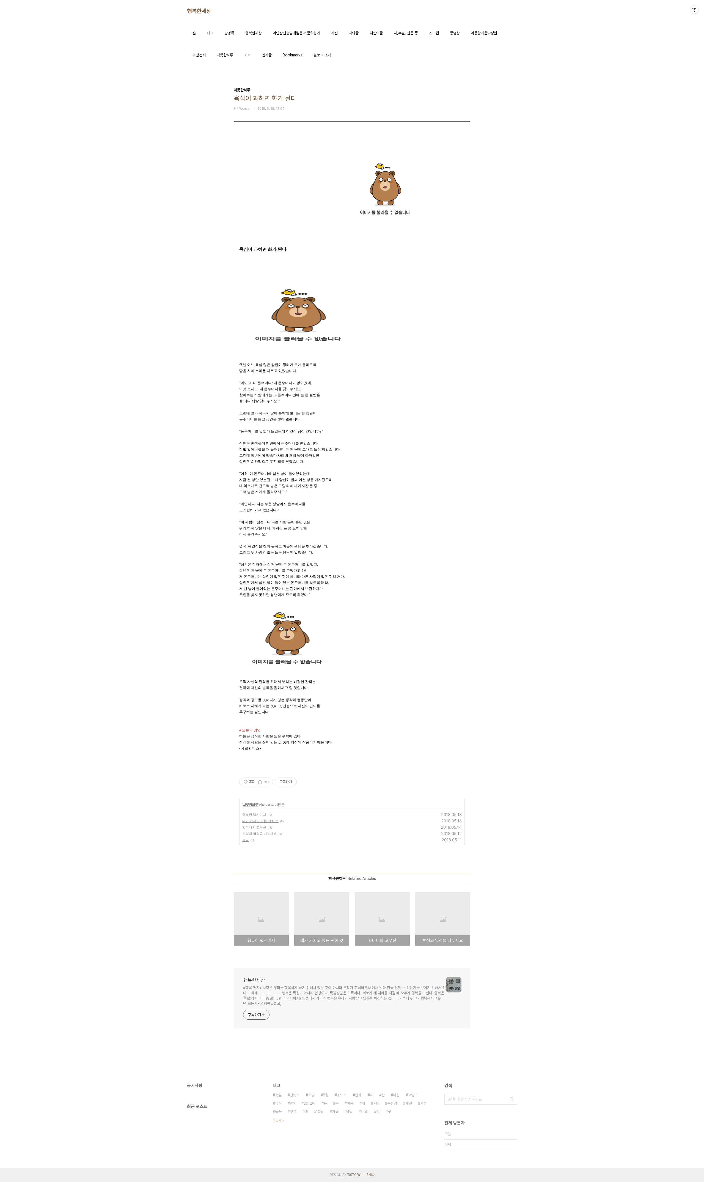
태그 (210, 33)
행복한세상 (199, 11)
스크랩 (434, 33)
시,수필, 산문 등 (406, 33)
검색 (511, 1099)
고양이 (413, 1095)
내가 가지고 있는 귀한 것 (260, 821)
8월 (326, 1095)
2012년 (309, 1103)
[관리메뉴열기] (694, 10)
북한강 (392, 1103)
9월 (292, 1103)
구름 (293, 1111)
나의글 (354, 33)
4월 (350, 1111)
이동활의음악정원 (484, 33)
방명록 (229, 33)
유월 (278, 1103)
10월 (320, 1111)
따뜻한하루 (225, 55)
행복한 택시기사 (254, 814)
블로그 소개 (322, 55)
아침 (396, 1095)
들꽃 (278, 1111)
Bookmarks (292, 55)
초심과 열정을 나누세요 (259, 833)
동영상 (455, 33)
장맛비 (295, 1095)
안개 (358, 1095)
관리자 (371, 1175)
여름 (350, 1103)
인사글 (267, 55)
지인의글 (376, 33)
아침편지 (199, 55)
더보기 (277, 1121)
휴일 (278, 1095)
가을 (335, 1111)
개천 (408, 1103)
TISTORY (354, 1175)
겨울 (423, 1103)
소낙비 (342, 1095)
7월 (376, 1103)
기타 (247, 55)
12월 (364, 1111)
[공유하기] (260, 782)
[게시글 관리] (266, 782)
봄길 (245, 840)
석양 (311, 1095)
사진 (334, 33)
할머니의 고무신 (254, 827)
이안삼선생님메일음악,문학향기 (296, 33)
